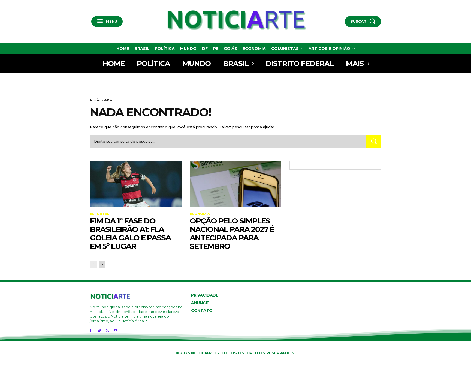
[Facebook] (90, 330)
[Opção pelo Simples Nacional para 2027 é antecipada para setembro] (235, 184)
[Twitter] (107, 330)
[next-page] (102, 264)
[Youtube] (116, 330)
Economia (200, 214)
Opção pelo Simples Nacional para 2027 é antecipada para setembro (232, 233)
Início (95, 100)
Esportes (99, 214)
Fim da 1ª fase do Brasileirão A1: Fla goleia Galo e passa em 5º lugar (130, 233)
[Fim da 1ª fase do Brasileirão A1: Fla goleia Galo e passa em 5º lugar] (136, 184)
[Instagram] (99, 330)
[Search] (373, 141)
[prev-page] (93, 264)
